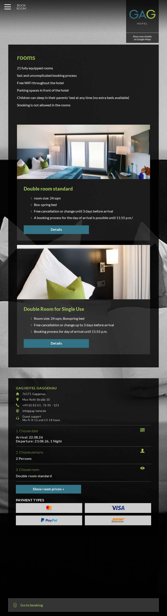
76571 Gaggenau (33, 394)
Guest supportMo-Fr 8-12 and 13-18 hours (41, 418)
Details (56, 229)
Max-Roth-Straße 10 (36, 399)
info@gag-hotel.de (34, 411)
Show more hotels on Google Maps (142, 38)
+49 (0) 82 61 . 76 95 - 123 (40, 405)
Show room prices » (48, 489)
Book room (21, 6)
